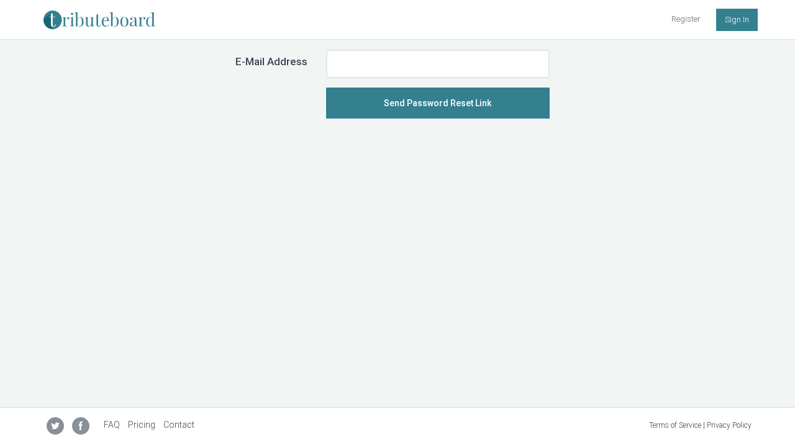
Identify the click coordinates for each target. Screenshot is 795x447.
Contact (178, 425)
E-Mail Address (271, 61)
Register (686, 19)
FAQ (112, 425)
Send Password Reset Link (437, 103)
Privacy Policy (729, 425)
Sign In (737, 19)
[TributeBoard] (99, 15)
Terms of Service (675, 425)
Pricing (141, 425)
